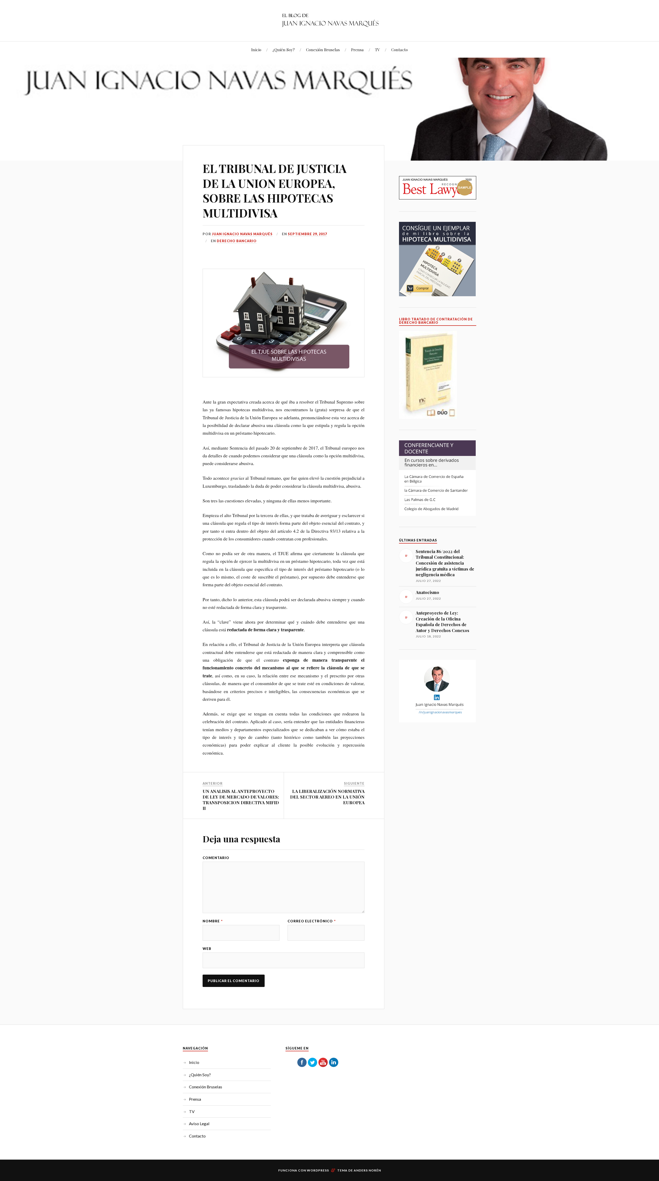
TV (377, 49)
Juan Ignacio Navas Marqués (242, 234)
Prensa (357, 49)
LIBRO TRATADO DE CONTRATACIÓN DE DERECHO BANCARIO (436, 321)
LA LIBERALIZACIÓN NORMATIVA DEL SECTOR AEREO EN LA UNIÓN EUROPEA (327, 796)
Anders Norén (367, 1170)
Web (207, 948)
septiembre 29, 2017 (307, 234)
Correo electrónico (312, 921)
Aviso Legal (199, 1123)
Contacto (399, 49)
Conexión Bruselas (323, 49)
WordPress (318, 1170)
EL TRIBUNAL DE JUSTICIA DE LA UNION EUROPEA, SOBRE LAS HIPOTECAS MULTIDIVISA (274, 190)
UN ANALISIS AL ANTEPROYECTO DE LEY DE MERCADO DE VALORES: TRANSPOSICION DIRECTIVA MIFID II (241, 799)
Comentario (216, 858)
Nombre (213, 921)
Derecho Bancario (237, 241)
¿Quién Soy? (284, 49)
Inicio (256, 49)
